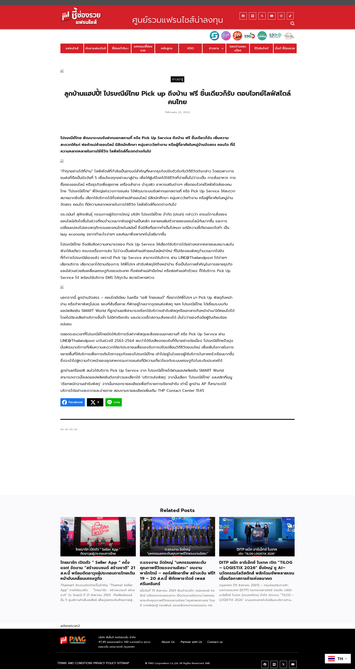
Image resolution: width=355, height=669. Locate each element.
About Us (168, 642)
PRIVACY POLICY (104, 663)
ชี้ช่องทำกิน (119, 48)
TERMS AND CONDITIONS (74, 663)
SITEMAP (123, 663)
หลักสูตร (167, 48)
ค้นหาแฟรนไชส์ (95, 48)
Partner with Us (191, 642)
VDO (190, 48)
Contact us (215, 642)
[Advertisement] (269, 186)
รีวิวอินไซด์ (261, 48)
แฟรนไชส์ (72, 48)
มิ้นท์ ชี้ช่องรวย (285, 48)
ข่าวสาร (214, 48)
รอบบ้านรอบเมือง (237, 48)
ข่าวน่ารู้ (177, 79)
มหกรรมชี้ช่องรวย (143, 48)
